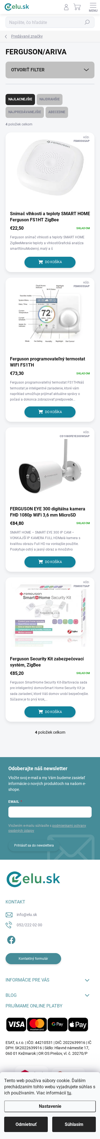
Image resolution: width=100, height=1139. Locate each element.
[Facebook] (10, 939)
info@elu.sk (27, 914)
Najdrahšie (49, 99)
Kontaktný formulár (33, 959)
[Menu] (93, 7)
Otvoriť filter (27, 69)
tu (69, 1093)
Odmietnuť (26, 1124)
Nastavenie (50, 1106)
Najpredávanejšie (24, 112)
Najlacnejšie (20, 99)
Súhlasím (74, 1124)
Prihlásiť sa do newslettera (34, 845)
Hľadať (87, 22)
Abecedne (56, 112)
